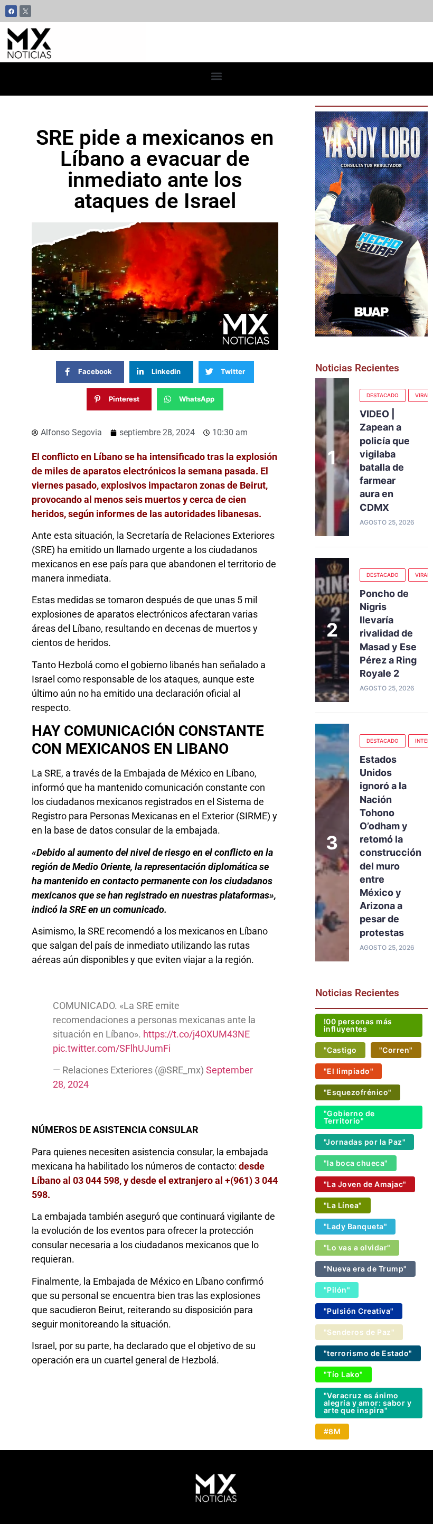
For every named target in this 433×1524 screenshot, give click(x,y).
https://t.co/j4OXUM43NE (196, 1034)
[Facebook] (11, 11)
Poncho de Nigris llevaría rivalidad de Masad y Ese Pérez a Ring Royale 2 (388, 633)
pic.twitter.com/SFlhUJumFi (112, 1048)
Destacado (382, 395)
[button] (216, 76)
